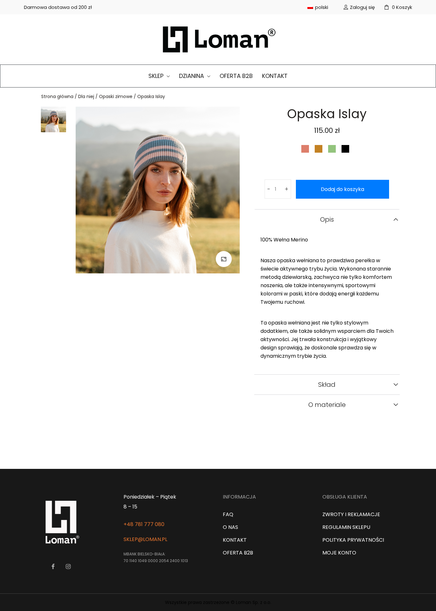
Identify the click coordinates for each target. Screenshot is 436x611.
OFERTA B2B (236, 76)
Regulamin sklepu (346, 527)
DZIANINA (192, 76)
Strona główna (57, 96)
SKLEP (156, 76)
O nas (230, 527)
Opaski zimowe (115, 96)
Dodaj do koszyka (342, 189)
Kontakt (235, 540)
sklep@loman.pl (145, 539)
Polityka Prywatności (353, 540)
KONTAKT (275, 76)
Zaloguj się (362, 7)
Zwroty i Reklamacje (351, 514)
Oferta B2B (238, 552)
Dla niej (86, 96)
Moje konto (339, 552)
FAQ (228, 514)
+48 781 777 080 (144, 524)
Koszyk (402, 7)
